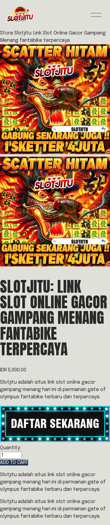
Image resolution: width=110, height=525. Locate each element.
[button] (14, 462)
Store (6, 33)
